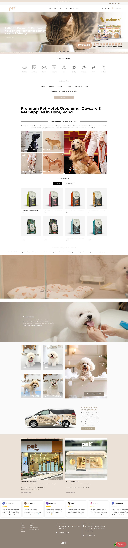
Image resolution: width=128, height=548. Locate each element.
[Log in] (105, 8)
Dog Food (24, 71)
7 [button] (67, 51)
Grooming (83, 71)
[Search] (102, 8)
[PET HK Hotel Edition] (86, 459)
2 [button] (60, 51)
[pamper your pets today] (86, 371)
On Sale (57, 183)
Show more (64, 97)
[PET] (24, 67)
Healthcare (103, 71)
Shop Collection (10, 36)
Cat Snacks (54, 71)
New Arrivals (69, 183)
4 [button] (63, 51)
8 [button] (68, 51)
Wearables (74, 71)
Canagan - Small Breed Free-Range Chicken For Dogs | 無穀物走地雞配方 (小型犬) (31, 210)
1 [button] (59, 51)
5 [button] (64, 51)
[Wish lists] (108, 8)
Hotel (93, 71)
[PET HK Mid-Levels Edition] (42, 459)
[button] (57, 48)
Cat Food (44, 71)
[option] (64, 32)
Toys (64, 71)
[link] (64, 322)
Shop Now (72, 0)
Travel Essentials (78, 86)
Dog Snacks (34, 71)
